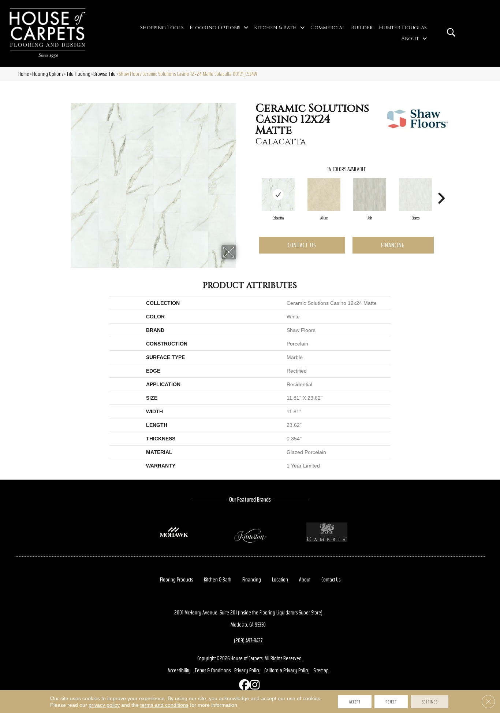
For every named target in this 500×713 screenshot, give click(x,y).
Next (441, 187)
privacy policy (104, 705)
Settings (429, 702)
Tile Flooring (78, 73)
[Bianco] (415, 194)
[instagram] (253, 686)
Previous (251, 187)
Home (23, 73)
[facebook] (242, 686)
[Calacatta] (278, 194)
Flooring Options (47, 73)
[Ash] (369, 194)
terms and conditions (164, 705)
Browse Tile (104, 73)
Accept (355, 702)
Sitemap (321, 670)
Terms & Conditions (212, 670)
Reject (391, 702)
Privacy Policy (247, 670)
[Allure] (324, 194)
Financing (393, 245)
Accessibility (179, 670)
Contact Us (302, 245)
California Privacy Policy (287, 670)
